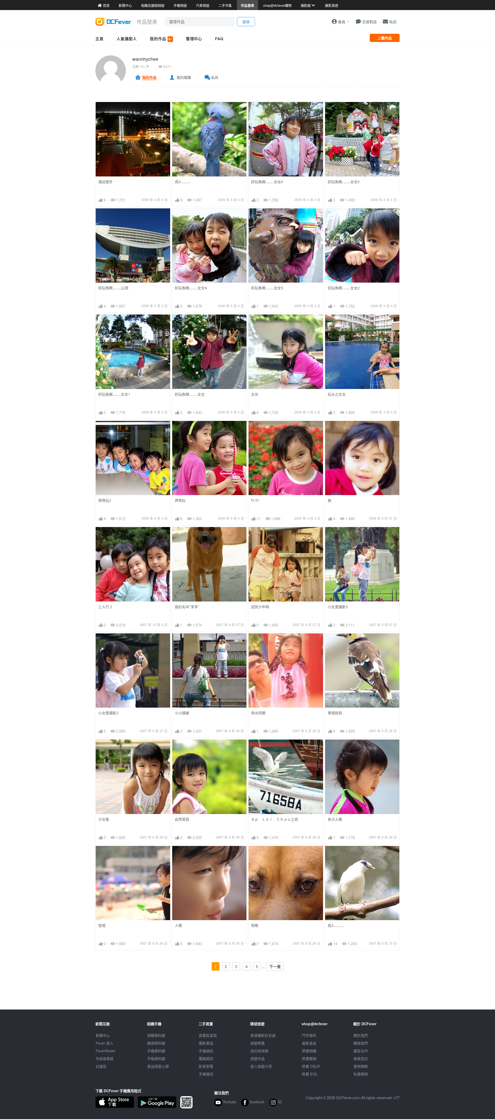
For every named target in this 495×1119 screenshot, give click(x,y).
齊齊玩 (180, 500)
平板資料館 (156, 1058)
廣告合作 (360, 1050)
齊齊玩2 (104, 500)
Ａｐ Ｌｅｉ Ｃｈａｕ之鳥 (274, 819)
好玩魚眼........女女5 (344, 181)
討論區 (101, 1066)
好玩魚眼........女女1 (114, 394)
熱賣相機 (309, 1050)
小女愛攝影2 (108, 712)
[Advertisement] (247, 998)
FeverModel (105, 1050)
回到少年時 (260, 606)
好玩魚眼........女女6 (267, 181)
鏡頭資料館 (156, 1043)
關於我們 (360, 1035)
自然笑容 (182, 819)
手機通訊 (206, 1050)
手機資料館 (156, 1050)
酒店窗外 (105, 181)
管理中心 (194, 38)
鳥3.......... (183, 181)
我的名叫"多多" (187, 606)
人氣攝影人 (127, 38)
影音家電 (206, 1066)
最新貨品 (309, 1043)
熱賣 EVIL (310, 1073)
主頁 (99, 38)
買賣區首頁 (208, 1035)
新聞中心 (103, 1035)
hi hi (255, 500)
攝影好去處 (263, 1035)
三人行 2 (105, 606)
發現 (101, 925)
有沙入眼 (335, 819)
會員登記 (360, 1058)
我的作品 (161, 38)
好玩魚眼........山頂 (113, 287)
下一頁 (275, 966)
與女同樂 (258, 712)
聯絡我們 (360, 1043)
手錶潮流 (206, 1073)
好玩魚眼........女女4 (191, 287)
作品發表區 (105, 1058)
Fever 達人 (104, 1043)
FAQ (219, 38)
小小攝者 (182, 712)
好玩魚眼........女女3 (267, 287)
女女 (254, 394)
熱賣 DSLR (311, 1066)
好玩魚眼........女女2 (344, 287)
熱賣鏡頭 (309, 1058)
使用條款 (360, 1066)
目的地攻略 (259, 1050)
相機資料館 (156, 1035)
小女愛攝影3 (338, 606)
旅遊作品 (257, 1058)
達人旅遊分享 (261, 1066)
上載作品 (384, 37)
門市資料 (309, 1035)
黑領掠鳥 (335, 712)
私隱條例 (360, 1073)
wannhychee (145, 58)
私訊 (214, 77)
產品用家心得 (158, 1066)
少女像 (103, 819)
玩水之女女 (337, 394)
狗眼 (254, 925)
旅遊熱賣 (257, 1043)
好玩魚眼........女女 (190, 394)
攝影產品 (206, 1043)
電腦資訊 (206, 1058)
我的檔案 (184, 77)
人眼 (178, 925)
